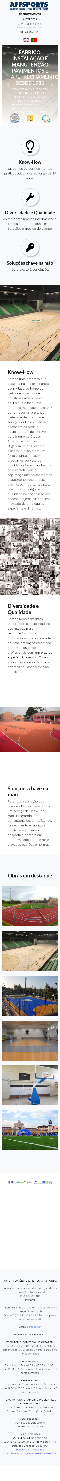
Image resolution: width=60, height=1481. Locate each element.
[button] (7, 85)
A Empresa (30, 19)
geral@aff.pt (30, 31)
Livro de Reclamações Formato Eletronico (30, 1453)
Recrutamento (30, 14)
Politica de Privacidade (30, 1449)
